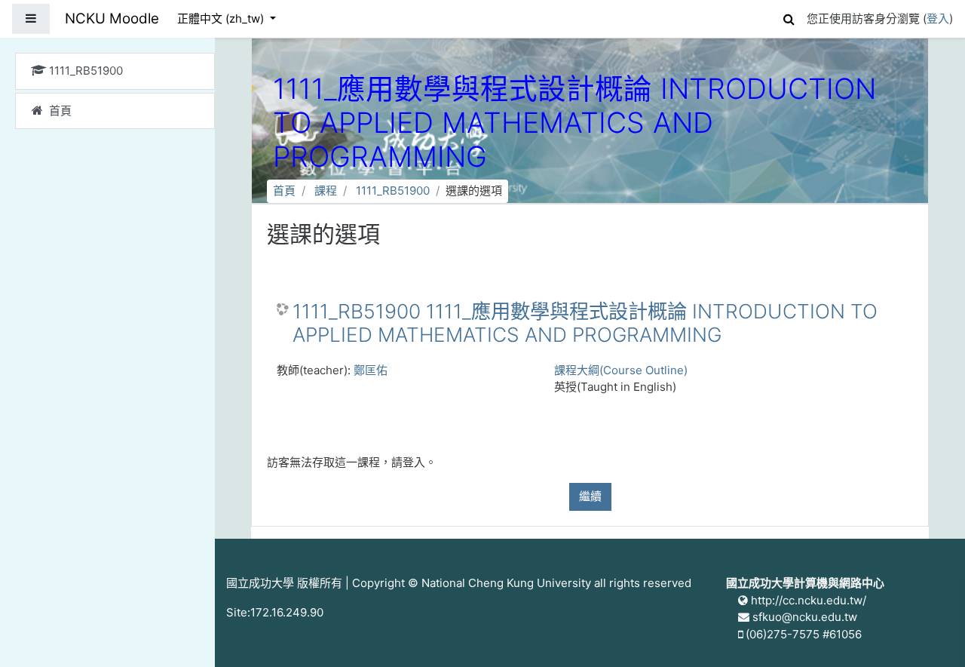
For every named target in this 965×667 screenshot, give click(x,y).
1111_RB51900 (393, 190)
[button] (789, 17)
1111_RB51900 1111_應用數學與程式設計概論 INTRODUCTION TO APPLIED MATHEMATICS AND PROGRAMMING (585, 323)
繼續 (590, 496)
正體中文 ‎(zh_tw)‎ (222, 18)
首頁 (284, 190)
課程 (325, 190)
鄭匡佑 (371, 370)
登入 (938, 18)
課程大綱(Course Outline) (621, 370)
